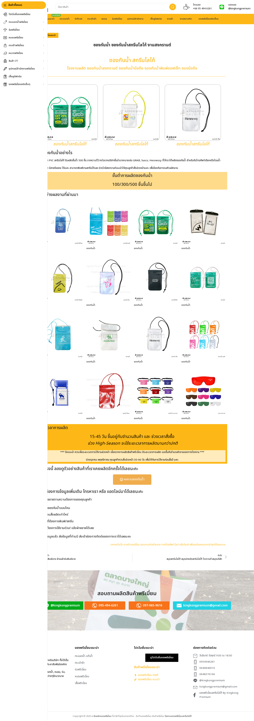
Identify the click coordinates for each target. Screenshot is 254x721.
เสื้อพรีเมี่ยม (81, 683)
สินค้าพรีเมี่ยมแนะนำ (48, 35)
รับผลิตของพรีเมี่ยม (102, 716)
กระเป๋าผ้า (79, 663)
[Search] (172, 7)
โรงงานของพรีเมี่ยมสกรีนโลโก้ (178, 716)
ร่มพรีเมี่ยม (80, 670)
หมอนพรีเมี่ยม (82, 676)
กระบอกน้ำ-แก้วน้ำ (84, 656)
